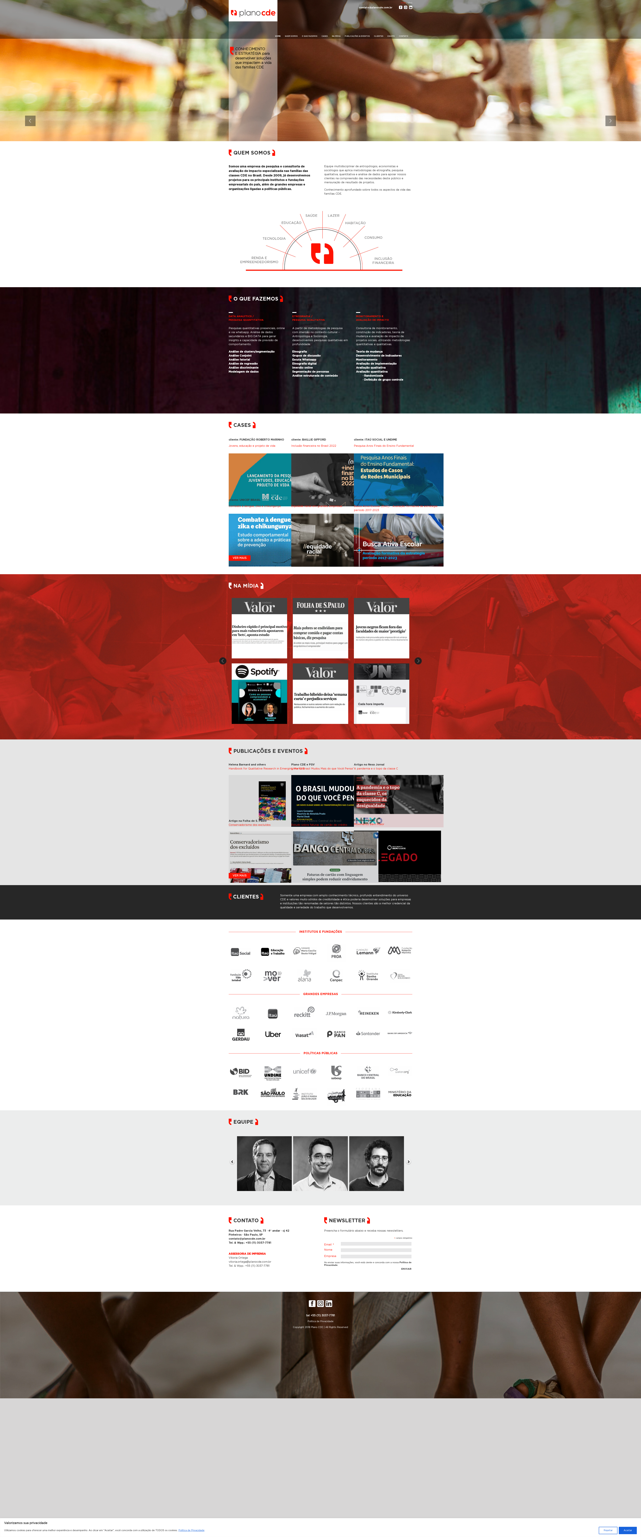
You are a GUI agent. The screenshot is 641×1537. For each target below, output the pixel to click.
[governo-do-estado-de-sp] (273, 1089)
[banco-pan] (336, 1028)
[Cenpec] (336, 971)
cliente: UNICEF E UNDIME (371, 500)
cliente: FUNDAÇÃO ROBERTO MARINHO (256, 439)
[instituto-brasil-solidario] (400, 971)
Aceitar (628, 1530)
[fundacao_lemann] (368, 946)
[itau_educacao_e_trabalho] (272, 946)
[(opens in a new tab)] (320, 628)
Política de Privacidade (191, 1530)
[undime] (273, 1067)
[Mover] (273, 971)
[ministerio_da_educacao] (400, 1089)
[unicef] (304, 1067)
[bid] (241, 1067)
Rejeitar (608, 1530)
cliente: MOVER (301, 500)
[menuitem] (278, 36)
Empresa (330, 1256)
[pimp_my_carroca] (336, 1089)
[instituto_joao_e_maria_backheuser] (304, 1089)
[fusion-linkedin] (410, 7)
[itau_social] (241, 946)
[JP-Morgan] (336, 1008)
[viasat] (304, 1028)
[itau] (272, 1008)
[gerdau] (241, 1028)
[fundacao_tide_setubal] (241, 971)
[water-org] (400, 1067)
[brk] (241, 1089)
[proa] (336, 946)
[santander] (368, 1028)
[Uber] (273, 1028)
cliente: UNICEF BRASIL (245, 500)
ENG (410, 3)
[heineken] (368, 1008)
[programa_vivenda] (368, 1089)
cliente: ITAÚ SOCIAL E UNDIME (375, 439)
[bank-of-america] (400, 1028)
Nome (328, 1249)
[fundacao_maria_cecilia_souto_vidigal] (304, 946)
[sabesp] (336, 1067)
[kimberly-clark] (400, 1008)
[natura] (241, 1008)
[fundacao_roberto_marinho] (400, 946)
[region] (320, 1527)
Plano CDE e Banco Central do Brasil (316, 821)
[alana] (304, 971)
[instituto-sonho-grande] (368, 971)
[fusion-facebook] (400, 7)
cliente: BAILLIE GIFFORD (308, 439)
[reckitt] (304, 1008)
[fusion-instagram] (405, 7)
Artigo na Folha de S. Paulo (248, 821)
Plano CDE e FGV (303, 764)
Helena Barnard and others (247, 764)
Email (329, 1245)
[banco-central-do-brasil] (368, 1067)
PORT (403, 3)
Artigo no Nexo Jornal (369, 764)
